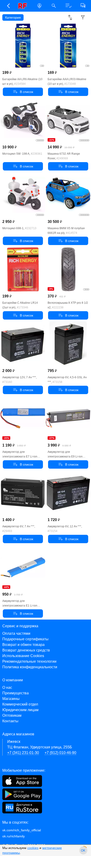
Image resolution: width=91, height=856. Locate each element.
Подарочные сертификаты (25, 639)
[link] (24, 6)
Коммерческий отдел (20, 704)
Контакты (10, 721)
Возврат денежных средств (26, 650)
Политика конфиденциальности (29, 667)
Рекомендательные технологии (29, 661)
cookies (32, 848)
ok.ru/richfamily (13, 836)
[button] (8, 6)
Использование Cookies (23, 656)
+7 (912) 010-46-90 (60, 753)
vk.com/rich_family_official (21, 830)
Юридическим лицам (20, 710)
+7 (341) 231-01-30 (23, 753)
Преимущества (15, 693)
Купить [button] (23, 92)
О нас (7, 687)
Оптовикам (11, 715)
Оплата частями (16, 633)
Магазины (11, 699)
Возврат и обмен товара (23, 645)
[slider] (83, 850)
